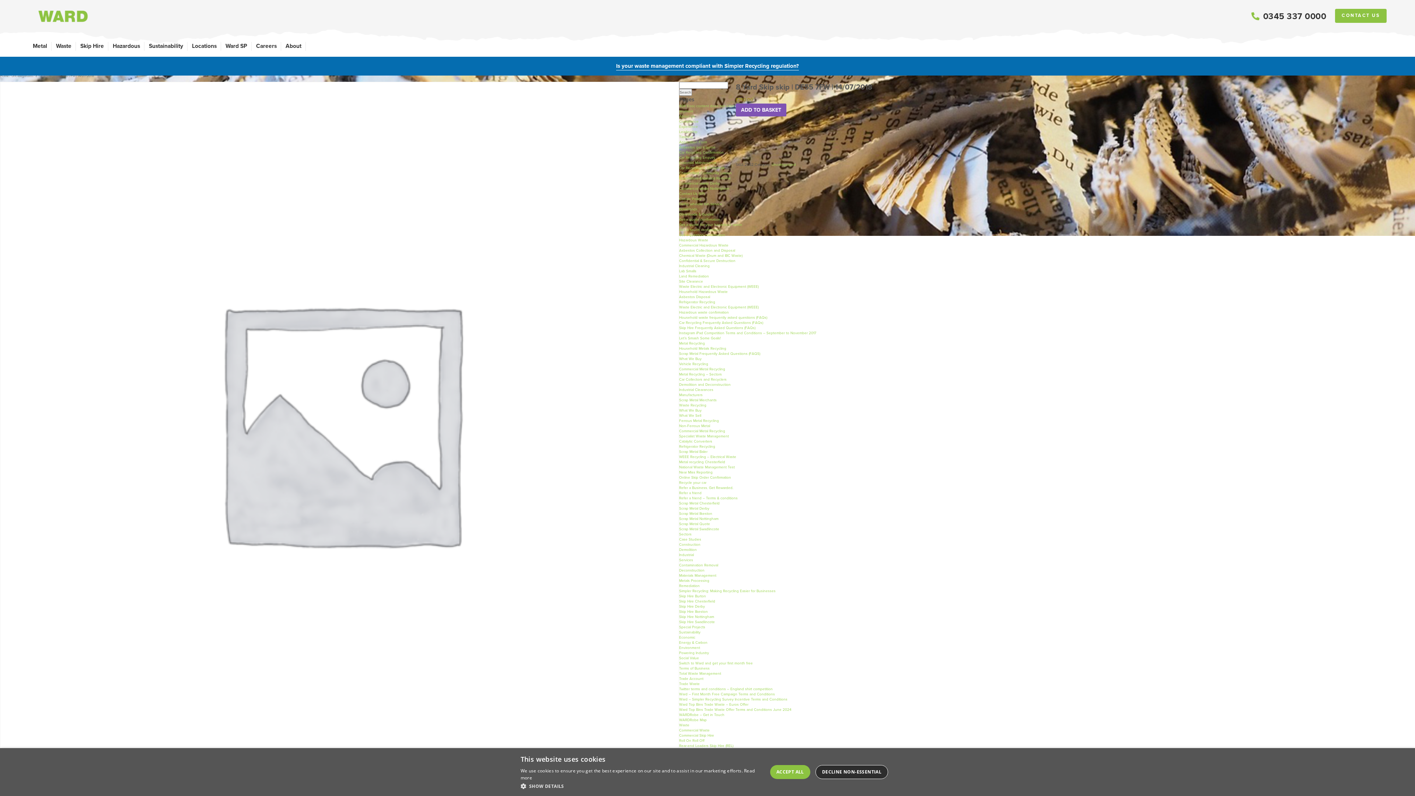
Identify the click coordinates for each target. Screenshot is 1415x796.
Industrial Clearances (696, 389)
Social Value (689, 658)
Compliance (689, 121)
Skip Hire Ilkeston (693, 611)
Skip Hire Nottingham (696, 616)
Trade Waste (689, 684)
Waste (63, 46)
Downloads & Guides (696, 214)
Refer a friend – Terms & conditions (708, 498)
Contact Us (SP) (692, 193)
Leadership (688, 132)
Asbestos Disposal (694, 297)
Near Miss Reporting (696, 472)
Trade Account (691, 678)
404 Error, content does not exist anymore (706, 108)
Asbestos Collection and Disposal (707, 250)
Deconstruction (692, 570)
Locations (204, 46)
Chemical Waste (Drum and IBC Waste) (711, 255)
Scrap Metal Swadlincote (699, 529)
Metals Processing (694, 580)
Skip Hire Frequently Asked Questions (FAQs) (717, 328)
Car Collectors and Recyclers (703, 379)
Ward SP (236, 46)
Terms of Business (694, 668)
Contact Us (1361, 15)
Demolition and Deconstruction (705, 384)
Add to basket (761, 110)
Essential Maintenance (697, 162)
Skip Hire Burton (692, 596)
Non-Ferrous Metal (694, 426)
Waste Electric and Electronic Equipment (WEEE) (719, 286)
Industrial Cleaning (694, 266)
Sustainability (166, 46)
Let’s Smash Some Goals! (700, 338)
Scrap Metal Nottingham (699, 518)
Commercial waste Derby (699, 183)
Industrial (686, 555)
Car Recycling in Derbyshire (702, 168)
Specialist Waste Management (704, 436)
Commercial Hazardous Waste (704, 245)
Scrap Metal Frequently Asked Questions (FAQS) (719, 353)
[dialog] (707, 772)
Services (686, 560)
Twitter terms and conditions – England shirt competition (726, 689)
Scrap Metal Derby (694, 508)
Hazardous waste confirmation (704, 312)
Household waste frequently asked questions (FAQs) (723, 317)
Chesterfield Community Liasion (705, 173)
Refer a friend (690, 493)
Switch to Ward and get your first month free (716, 663)
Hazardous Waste (693, 240)
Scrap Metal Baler (693, 451)
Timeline (686, 137)
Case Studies (690, 539)
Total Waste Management (700, 673)
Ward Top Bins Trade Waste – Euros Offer (713, 704)
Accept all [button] (790, 772)
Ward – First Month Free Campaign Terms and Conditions (727, 694)
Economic (687, 637)
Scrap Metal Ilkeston (695, 513)
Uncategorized (22, 75)
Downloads (688, 209)
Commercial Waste (694, 730)
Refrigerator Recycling (697, 302)
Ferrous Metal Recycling (699, 420)
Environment (689, 647)
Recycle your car (692, 482)
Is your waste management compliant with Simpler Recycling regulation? (707, 66)
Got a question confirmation (702, 235)
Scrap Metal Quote (694, 524)
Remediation (689, 586)
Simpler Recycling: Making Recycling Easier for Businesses (727, 591)
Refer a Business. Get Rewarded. (706, 487)
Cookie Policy (690, 199)
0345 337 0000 (1295, 16)
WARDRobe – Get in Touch (701, 715)
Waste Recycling (692, 405)
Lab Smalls (687, 271)
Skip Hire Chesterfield (697, 601)
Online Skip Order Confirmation (705, 477)
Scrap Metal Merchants (698, 400)
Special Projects (692, 627)
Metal (40, 46)
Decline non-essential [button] (851, 772)
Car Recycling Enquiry (697, 157)
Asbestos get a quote (697, 147)
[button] (641, 786)
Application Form (693, 142)
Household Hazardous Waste (703, 291)
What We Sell (690, 415)
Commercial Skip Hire (696, 735)
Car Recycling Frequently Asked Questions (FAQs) (721, 322)
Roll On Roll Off (692, 740)
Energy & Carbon (693, 642)
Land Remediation (694, 276)
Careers (266, 46)
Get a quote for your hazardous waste (710, 224)
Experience (688, 126)
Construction (689, 544)
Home (4, 75)
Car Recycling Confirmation (701, 152)
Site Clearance (691, 281)
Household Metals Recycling (702, 348)
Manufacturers (691, 395)
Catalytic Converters (695, 441)
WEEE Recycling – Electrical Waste (707, 457)
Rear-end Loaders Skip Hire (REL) (706, 745)
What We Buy (690, 359)
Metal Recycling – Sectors (700, 374)
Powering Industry (694, 653)
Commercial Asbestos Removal (704, 178)
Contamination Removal (698, 565)
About (293, 46)
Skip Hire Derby (692, 606)
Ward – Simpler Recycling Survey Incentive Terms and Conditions (733, 699)
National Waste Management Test (707, 467)
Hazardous (126, 46)
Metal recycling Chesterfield (702, 462)
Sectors (685, 534)
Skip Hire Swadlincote (697, 622)
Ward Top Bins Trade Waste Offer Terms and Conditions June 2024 (735, 709)
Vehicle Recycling (693, 364)
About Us (687, 116)
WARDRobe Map (693, 720)
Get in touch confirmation (700, 230)
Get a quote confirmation (699, 219)
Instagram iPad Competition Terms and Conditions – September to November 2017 (747, 333)
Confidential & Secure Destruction (707, 260)
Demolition (688, 549)
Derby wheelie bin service (700, 204)
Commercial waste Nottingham (704, 188)
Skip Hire (92, 46)
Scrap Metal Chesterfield (699, 503)
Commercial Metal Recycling (702, 369)
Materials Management (697, 575)
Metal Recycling (692, 343)
